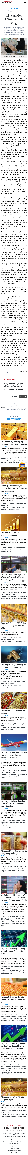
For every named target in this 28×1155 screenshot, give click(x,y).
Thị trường (14, 8)
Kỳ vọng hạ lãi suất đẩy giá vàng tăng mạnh (14, 390)
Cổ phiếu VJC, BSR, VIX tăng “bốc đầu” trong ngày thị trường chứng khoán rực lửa (14, 755)
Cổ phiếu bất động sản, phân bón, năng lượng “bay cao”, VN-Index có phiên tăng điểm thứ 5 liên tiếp (12, 918)
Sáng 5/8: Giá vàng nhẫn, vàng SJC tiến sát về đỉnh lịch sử (14, 1111)
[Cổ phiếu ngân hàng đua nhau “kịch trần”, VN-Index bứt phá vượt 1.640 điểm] (14, 791)
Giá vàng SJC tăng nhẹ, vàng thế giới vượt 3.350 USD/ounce (13, 457)
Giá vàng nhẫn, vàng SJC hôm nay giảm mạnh (13, 724)
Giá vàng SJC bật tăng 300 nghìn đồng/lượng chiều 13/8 (11, 638)
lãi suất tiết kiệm (11, 406)
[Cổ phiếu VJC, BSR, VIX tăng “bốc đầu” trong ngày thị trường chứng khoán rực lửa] (14, 742)
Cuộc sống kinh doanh (14, 1127)
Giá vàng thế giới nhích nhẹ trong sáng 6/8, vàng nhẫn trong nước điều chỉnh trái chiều (14, 1015)
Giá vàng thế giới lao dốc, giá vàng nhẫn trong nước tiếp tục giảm (13, 682)
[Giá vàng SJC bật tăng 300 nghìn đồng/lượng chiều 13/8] (14, 841)
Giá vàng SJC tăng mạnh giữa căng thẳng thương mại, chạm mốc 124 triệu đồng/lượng (14, 867)
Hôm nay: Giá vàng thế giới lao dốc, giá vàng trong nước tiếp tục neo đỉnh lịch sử (14, 488)
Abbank (23, 409)
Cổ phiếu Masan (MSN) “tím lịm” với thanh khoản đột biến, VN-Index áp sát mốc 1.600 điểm (13, 822)
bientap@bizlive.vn (15, 1140)
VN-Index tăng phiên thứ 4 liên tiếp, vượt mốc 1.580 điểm (13, 967)
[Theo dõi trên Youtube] (23, 577)
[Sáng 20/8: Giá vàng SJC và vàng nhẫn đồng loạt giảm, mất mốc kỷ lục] (14, 613)
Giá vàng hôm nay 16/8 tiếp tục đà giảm (13, 547)
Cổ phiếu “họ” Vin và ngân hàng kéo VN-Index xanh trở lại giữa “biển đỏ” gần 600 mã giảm (13, 577)
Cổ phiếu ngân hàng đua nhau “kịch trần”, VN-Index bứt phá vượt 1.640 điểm (13, 803)
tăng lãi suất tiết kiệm (13, 409)
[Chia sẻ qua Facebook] (23, 574)
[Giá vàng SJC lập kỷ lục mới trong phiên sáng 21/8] (14, 522)
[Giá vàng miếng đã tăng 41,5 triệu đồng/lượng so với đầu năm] (14, 431)
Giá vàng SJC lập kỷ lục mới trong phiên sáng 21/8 (11, 533)
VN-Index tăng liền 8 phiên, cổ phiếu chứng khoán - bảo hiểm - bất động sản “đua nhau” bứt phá (14, 598)
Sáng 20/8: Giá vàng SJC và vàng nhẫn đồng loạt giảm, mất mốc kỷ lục (12, 461)
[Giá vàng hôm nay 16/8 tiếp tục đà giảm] (14, 700)
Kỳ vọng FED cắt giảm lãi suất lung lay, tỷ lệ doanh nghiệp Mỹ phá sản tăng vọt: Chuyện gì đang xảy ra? (13, 384)
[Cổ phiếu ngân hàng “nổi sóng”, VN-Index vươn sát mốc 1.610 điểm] (14, 938)
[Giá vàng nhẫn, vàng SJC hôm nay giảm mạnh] (14, 1087)
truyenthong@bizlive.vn (15, 1150)
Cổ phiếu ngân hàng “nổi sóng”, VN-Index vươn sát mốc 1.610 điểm (13, 593)
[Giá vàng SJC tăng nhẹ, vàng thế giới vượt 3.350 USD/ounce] (14, 654)
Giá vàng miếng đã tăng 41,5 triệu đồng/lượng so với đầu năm (14, 442)
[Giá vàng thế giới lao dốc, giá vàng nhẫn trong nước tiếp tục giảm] (14, 987)
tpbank (16, 403)
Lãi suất (9, 403)
